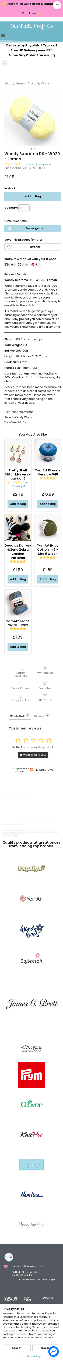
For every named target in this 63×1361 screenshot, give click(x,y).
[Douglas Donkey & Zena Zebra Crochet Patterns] (18, 527)
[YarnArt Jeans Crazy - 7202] (18, 603)
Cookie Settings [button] (31, 1356)
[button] (3, 35)
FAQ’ (16, 835)
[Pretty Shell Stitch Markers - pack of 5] (18, 452)
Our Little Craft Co (31, 26)
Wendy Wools (40, 83)
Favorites (45, 688)
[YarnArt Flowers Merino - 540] (47, 452)
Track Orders (20, 688)
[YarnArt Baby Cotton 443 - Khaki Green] (47, 527)
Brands (21, 83)
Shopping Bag (20, 700)
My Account (45, 672)
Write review (28, 164)
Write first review (34, 755)
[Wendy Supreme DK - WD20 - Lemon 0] (32, 117)
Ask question (45, 164)
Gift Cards (45, 700)
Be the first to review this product (32, 747)
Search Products (20, 674)
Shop (7, 83)
